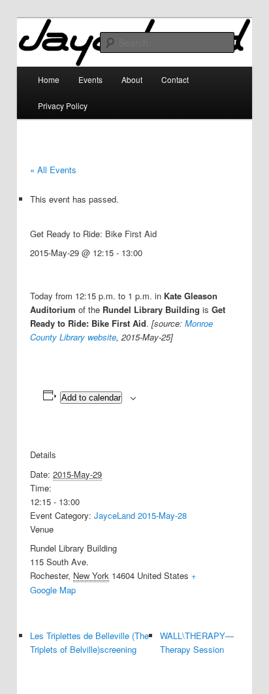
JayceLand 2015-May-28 (140, 515)
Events (90, 79)
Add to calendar (91, 398)
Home (48, 79)
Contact (175, 79)
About (131, 79)
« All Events (53, 169)
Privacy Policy (62, 105)
